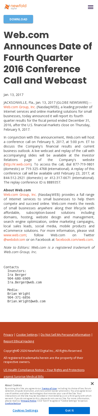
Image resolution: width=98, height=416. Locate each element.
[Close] (92, 383)
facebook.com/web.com (74, 239)
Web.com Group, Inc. (20, 107)
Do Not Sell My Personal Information (65, 335)
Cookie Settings (27, 335)
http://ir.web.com (17, 164)
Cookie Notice (13, 403)
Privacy (8, 335)
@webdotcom (14, 239)
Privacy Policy (28, 400)
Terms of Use (49, 388)
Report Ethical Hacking (19, 341)
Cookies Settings (25, 410)
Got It (69, 410)
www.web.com (15, 235)
